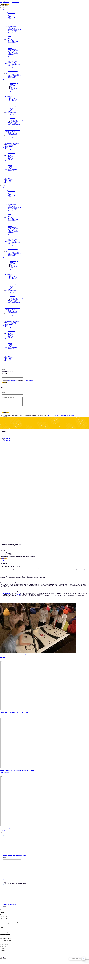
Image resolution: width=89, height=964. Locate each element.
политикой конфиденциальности (28, 380)
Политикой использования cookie (53, 415)
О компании (3, 946)
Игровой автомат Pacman (9, 904)
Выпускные (2, 657)
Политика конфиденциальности (21, 960)
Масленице (36, 596)
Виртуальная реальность (5, 940)
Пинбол (5, 879)
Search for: (2, 957)
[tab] (46, 560)
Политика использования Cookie (7, 960)
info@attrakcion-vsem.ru (8, 920)
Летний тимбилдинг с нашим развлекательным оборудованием (17, 770)
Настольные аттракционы (5, 938)
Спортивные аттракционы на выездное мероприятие (14, 712)
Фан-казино (2, 830)
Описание (5, 560)
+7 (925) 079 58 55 (4, 918)
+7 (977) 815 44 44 (4, 916)
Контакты (2, 950)
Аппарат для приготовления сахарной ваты (14, 855)
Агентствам (2, 948)
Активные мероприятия (5, 714)
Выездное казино (4, 929)
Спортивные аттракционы (5, 932)
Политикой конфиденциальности (68, 415)
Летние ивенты (6, 593)
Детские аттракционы (5, 934)
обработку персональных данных (13, 380)
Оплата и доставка (4, 944)
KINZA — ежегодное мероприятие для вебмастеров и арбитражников (18, 828)
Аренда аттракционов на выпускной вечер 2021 (13, 654)
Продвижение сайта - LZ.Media (6, 962)
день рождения (20, 594)
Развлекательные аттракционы (6, 936)
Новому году (29, 596)
